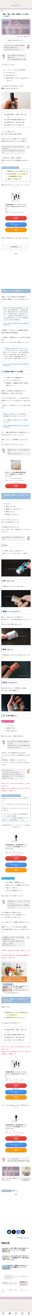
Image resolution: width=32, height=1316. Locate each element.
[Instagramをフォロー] (18, 1232)
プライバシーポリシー (16, 1306)
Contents (14, 246)
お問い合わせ (23, 1304)
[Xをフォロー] (14, 1232)
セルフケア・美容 (7, 1190)
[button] (27, 1174)
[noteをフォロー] (23, 1232)
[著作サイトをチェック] (9, 1232)
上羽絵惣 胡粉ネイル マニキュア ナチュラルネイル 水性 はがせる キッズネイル (16, 205)
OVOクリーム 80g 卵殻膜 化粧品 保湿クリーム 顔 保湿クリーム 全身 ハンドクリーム (15, 474)
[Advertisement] (16, 270)
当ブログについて (8, 1304)
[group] (10, 1174)
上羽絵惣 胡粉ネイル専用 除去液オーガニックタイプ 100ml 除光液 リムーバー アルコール (15, 846)
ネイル (16, 1190)
